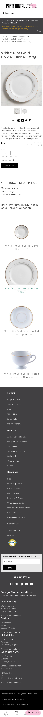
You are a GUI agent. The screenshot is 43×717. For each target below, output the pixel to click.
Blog (9, 479)
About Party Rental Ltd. (16, 437)
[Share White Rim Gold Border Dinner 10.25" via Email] (18, 120)
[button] (21, 85)
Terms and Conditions (8, 694)
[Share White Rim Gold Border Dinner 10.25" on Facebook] (22, 120)
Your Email (7, 560)
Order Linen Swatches (16, 488)
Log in (5, 715)
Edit (39, 31)
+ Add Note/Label (6, 160)
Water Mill (6, 668)
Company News (13, 461)
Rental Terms (32, 694)
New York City (8, 601)
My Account (12, 409)
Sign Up (9, 568)
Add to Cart (9, 166)
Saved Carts (12, 419)
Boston (5, 618)
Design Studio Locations (17, 442)
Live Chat (11, 535)
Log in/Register (13, 400)
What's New (12, 414)
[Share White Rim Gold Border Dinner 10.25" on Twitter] (26, 120)
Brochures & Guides (15, 498)
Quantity (3, 150)
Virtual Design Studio (15, 503)
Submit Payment (14, 424)
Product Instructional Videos (18, 508)
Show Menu (9, 13)
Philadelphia (7, 635)
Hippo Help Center (14, 484)
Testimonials (12, 446)
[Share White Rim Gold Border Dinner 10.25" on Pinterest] (30, 120)
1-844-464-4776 (13, 530)
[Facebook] (11, 584)
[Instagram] (21, 584)
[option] (17, 111)
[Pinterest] (26, 584)
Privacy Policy (21, 694)
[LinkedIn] (16, 584)
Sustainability (12, 456)
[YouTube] (31, 584)
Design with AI (13, 493)
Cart (16, 715)
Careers (10, 466)
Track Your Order (14, 405)
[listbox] (21, 111)
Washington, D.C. (10, 651)
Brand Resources (14, 513)
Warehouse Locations (16, 451)
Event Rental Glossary (16, 517)
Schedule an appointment (11, 616)
